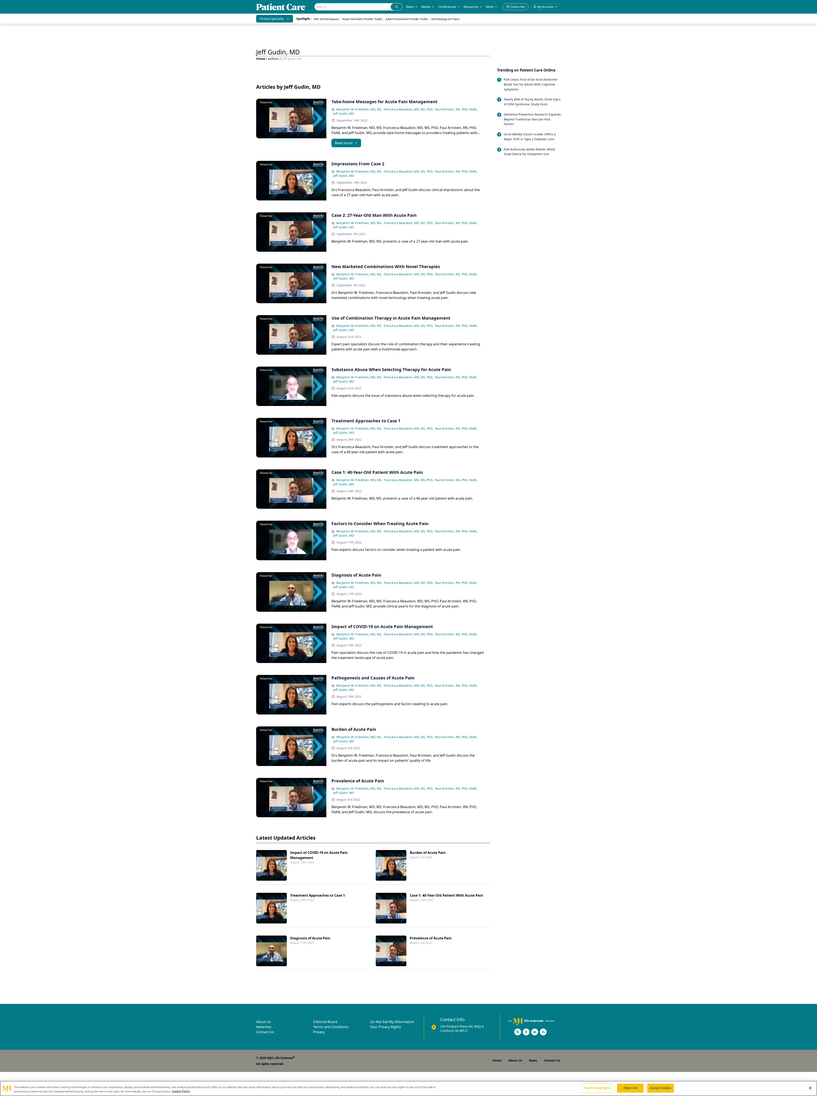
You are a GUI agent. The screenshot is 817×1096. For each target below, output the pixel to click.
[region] (408, 1088)
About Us (263, 1021)
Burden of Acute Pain (428, 852)
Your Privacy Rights (385, 1027)
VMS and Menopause (326, 19)
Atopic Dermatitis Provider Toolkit (362, 19)
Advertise (263, 1027)
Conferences (447, 7)
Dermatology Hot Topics (445, 19)
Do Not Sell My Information (392, 1021)
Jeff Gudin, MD (343, 113)
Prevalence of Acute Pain (431, 938)
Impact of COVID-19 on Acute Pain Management (319, 855)
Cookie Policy (181, 1091)
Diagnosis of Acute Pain (310, 938)
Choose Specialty (272, 19)
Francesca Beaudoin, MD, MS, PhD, (408, 109)
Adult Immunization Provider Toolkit (407, 19)
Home (260, 59)
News (410, 7)
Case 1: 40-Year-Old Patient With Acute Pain (446, 895)
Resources (471, 7)
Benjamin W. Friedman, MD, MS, (359, 109)
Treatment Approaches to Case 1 (317, 895)
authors (273, 59)
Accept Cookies (660, 1088)
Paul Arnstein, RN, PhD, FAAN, (456, 109)
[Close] (810, 1088)
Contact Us (265, 1032)
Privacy (319, 1032)
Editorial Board (325, 1021)
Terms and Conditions (331, 1027)
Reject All (630, 1088)
